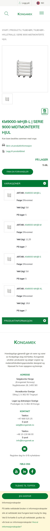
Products (15, 30)
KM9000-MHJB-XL (33, 288)
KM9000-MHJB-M (33, 225)
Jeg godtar (25, 496)
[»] (43, 13)
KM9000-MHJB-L (33, 193)
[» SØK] (7, 13)
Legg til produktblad (15, 151)
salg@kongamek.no (25, 425)
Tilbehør (27, 30)
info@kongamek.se (25, 440)
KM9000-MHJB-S (33, 256)
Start (5, 30)
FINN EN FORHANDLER (17, 171)
